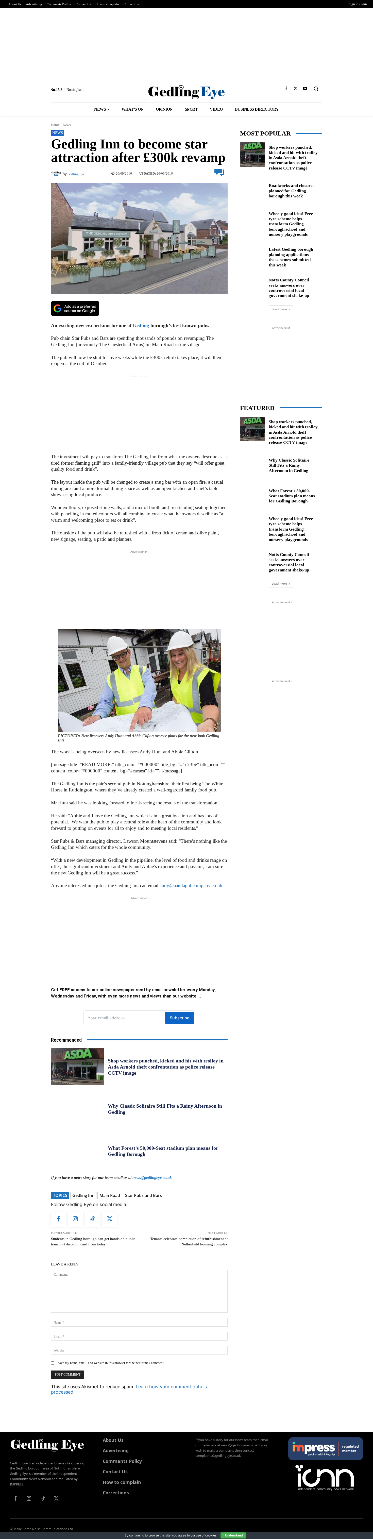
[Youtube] (305, 88)
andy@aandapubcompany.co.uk (191, 885)
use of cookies (206, 1535)
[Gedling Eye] (186, 92)
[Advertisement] (186, 43)
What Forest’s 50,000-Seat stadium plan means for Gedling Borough (292, 496)
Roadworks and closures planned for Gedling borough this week (291, 190)
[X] (295, 88)
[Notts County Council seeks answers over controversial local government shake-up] (252, 287)
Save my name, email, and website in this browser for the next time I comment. (111, 1363)
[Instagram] (75, 1219)
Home (55, 125)
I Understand (233, 1535)
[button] (316, 88)
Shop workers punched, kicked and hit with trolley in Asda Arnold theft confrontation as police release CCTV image (166, 1067)
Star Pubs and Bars (143, 1195)
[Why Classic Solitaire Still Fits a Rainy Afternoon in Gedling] (77, 1108)
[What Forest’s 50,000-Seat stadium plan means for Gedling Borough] (77, 1151)
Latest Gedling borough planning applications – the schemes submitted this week (291, 257)
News (67, 125)
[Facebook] (286, 88)
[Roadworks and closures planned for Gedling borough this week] (252, 190)
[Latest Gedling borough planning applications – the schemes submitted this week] (252, 256)
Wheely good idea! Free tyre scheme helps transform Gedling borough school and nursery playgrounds (291, 224)
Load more (279, 309)
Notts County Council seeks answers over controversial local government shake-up (289, 288)
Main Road (109, 1195)
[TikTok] (92, 1219)
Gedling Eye (76, 174)
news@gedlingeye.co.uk (152, 1177)
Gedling (141, 325)
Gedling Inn (83, 1195)
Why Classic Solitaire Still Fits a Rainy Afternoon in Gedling (289, 465)
